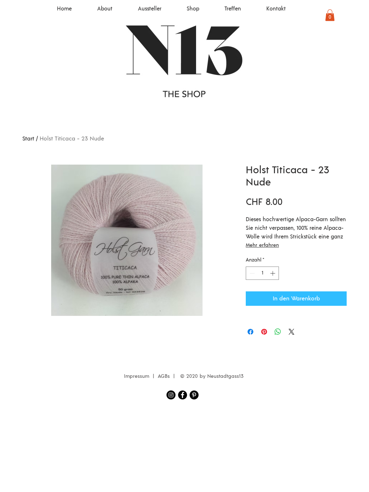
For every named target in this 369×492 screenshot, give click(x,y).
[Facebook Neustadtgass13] (182, 394)
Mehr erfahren (262, 245)
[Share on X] (291, 331)
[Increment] (273, 273)
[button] (330, 15)
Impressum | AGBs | (151, 376)
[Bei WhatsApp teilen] (278, 331)
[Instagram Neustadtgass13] (170, 394)
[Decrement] (251, 273)
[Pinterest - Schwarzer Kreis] (194, 394)
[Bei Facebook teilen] (250, 331)
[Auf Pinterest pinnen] (264, 331)
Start (28, 139)
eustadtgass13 (227, 376)
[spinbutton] (262, 273)
